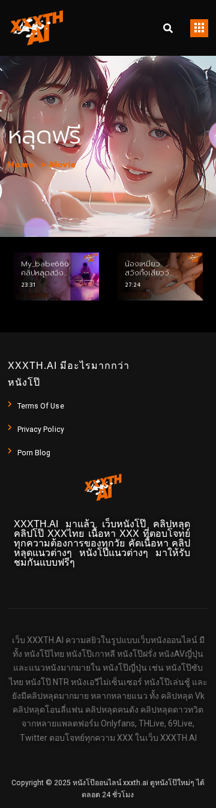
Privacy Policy (40, 429)
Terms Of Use (40, 406)
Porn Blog (34, 453)
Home (21, 164)
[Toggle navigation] (199, 28)
